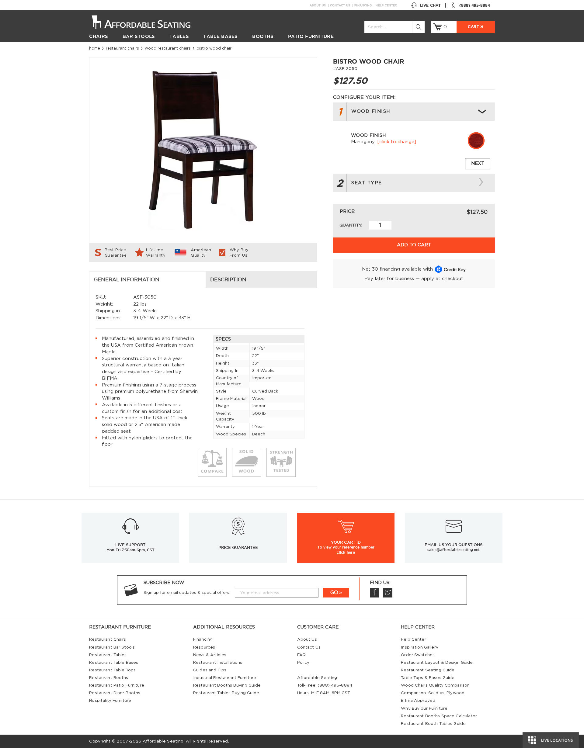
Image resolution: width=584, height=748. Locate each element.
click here (346, 552)
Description (228, 279)
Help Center (386, 5)
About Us (318, 5)
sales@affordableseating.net (453, 550)
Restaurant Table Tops (112, 670)
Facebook (374, 592)
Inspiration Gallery (419, 647)
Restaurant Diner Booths (114, 693)
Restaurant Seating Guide (427, 670)
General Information (126, 279)
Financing (363, 5)
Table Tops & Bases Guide (427, 678)
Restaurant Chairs (122, 48)
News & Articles (209, 655)
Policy (303, 662)
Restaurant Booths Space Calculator (439, 716)
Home (94, 48)
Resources (204, 647)
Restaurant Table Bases (113, 662)
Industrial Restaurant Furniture (224, 678)
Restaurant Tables (108, 655)
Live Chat (430, 5)
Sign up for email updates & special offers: (187, 592)
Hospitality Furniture (110, 700)
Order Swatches (418, 655)
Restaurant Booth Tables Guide (433, 724)
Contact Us (340, 5)
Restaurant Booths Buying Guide (227, 685)
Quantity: (350, 225)
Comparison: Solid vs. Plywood (432, 693)
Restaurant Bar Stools (112, 647)
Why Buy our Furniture (424, 708)
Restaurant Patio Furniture (116, 685)
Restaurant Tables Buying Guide (226, 693)
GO (334, 592)
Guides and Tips (209, 670)
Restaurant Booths (108, 678)
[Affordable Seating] (147, 22)
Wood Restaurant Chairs (168, 48)
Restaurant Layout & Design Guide (437, 662)
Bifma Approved (418, 700)
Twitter (387, 592)
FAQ (301, 655)
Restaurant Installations (217, 662)
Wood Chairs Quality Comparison (435, 685)
